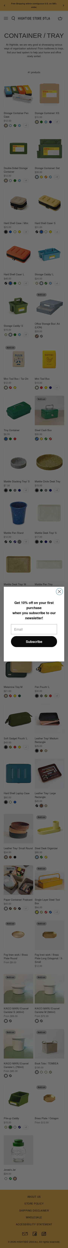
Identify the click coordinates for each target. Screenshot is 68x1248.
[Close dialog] (59, 591)
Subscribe (34, 641)
